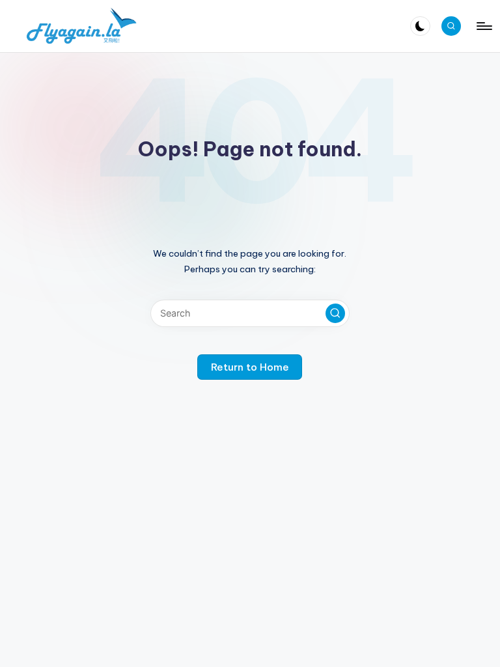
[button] (335, 313)
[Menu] (483, 26)
